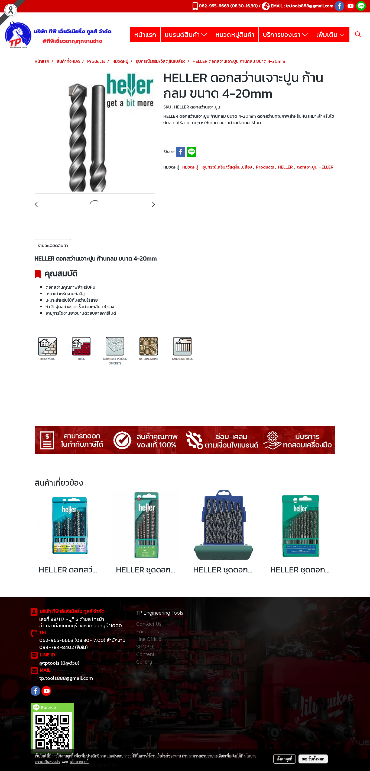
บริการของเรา (282, 34)
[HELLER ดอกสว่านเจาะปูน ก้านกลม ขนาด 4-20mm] (95, 132)
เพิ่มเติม (327, 34)
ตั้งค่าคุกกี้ (284, 758)
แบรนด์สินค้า (183, 34)
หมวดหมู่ (190, 167)
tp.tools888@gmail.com (309, 5)
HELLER (286, 167)
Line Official (149, 639)
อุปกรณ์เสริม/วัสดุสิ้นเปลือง (227, 167)
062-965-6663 (214, 5)
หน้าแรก (145, 34)
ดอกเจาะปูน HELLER (315, 167)
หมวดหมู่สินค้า (234, 34)
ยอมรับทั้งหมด (313, 758)
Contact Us (148, 624)
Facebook (147, 631)
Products (265, 167)
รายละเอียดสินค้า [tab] (53, 245)
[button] (358, 34)
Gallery (144, 662)
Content (145, 654)
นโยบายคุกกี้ (79, 761)
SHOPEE (145, 647)
